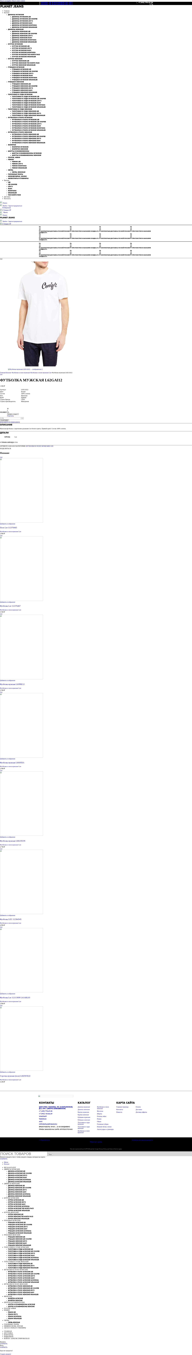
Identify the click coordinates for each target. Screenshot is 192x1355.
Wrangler (12, 193)
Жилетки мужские (20, 147)
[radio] (13, 409)
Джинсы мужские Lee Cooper (24, 19)
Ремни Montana (19, 166)
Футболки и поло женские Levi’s (26, 138)
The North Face (14, 195)
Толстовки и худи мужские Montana (28, 105)
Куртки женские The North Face (25, 63)
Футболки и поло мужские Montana (28, 128)
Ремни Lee (16, 162)
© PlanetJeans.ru (44, 1140)
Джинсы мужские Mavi (22, 23)
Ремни (11, 159)
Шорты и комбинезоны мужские (27, 153)
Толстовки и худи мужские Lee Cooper (29, 99)
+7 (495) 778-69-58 (45, 1111)
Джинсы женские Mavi (22, 38)
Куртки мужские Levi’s (22, 48)
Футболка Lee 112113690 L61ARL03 (15, 998)
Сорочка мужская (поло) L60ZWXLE (15, 1076)
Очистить (10, 416)
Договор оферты (141, 1112)
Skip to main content (18, 1)
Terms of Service (114, 1149)
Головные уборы (15, 174)
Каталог (9, 372)
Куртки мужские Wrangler (24, 57)
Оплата (138, 1107)
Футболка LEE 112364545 (10, 919)
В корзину (4, 420)
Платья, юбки (14, 157)
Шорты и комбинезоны (18, 151)
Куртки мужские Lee (21, 46)
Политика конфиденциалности (142, 1140)
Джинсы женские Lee (21, 31)
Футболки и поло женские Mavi (26, 141)
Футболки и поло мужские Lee (25, 120)
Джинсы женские (16, 29)
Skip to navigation (6, 1)
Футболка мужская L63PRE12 (12, 684)
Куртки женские (15, 59)
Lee (9, 182)
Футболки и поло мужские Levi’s (26, 124)
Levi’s (10, 186)
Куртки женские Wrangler (24, 65)
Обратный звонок (96, 1142)
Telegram (42, 1119)
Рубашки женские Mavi (22, 90)
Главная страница (122, 1107)
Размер (3, 412)
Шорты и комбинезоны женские (26, 155)
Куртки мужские (15, 44)
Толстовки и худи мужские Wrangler (29, 107)
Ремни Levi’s (17, 164)
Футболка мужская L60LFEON (12, 841)
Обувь (10, 170)
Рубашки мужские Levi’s (22, 73)
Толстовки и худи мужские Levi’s (26, 101)
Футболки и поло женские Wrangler (28, 143)
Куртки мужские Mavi (21, 50)
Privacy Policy (103, 1149)
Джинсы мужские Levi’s (22, 21)
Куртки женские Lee (20, 61)
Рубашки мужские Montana (24, 78)
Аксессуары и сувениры (18, 178)
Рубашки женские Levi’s (22, 88)
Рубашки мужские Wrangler (25, 80)
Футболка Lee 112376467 (10, 606)
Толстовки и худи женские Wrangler (28, 115)
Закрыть (3, 1159)
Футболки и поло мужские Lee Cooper (29, 122)
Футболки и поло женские (20, 132)
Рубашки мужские (16, 67)
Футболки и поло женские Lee (25, 134)
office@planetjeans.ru (48, 1124)
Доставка (139, 1109)
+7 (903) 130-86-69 (45, 1114)
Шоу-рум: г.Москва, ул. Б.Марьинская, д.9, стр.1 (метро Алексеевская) (56, 1108)
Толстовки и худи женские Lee (25, 111)
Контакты (119, 1109)
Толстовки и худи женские (20, 109)
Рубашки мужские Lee (21, 69)
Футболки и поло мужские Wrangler (29, 130)
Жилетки (12, 145)
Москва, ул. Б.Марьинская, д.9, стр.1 (57, 2)
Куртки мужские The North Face (26, 54)
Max (40, 1121)
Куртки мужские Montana (24, 52)
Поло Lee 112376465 (8, 528)
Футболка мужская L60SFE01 (12, 763)
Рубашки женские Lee (21, 84)
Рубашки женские (16, 82)
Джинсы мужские (16, 15)
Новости (119, 1112)
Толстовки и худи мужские (20, 94)
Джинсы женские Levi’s (22, 36)
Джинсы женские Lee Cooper (24, 33)
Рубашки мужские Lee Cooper (25, 71)
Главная (3, 372)
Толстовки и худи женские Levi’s (26, 113)
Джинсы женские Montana (24, 40)
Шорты (99, 1114)
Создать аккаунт (5, 1354)
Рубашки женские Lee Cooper (24, 86)
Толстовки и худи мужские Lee (25, 96)
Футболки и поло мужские (20, 117)
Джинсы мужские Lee (21, 17)
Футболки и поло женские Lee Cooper (29, 136)
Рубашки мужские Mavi (22, 75)
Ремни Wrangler (19, 168)
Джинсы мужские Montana (24, 25)
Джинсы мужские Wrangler (24, 27)
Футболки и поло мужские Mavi (26, 126)
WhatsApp (43, 1116)
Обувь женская (18, 172)
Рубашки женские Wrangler (24, 92)
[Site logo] (12, 7)
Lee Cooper (12, 184)
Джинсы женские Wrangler (24, 42)
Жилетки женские (20, 149)
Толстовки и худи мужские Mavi (26, 103)
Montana (12, 191)
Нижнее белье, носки (17, 176)
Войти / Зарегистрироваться (16, 1338)
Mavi (10, 189)
